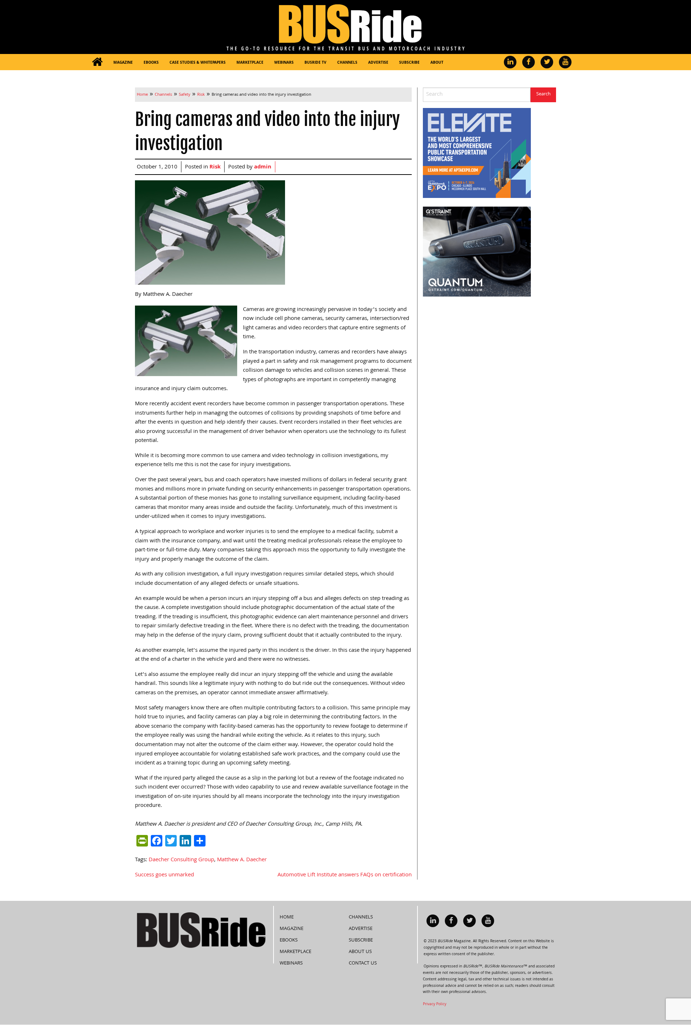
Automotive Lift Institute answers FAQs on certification (344, 875)
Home (287, 917)
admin (262, 167)
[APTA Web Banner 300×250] (477, 153)
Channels (347, 63)
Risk (215, 167)
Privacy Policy (434, 1004)
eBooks (151, 63)
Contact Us (363, 963)
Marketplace (249, 63)
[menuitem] (97, 62)
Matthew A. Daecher (242, 860)
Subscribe (409, 63)
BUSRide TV (315, 63)
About (436, 63)
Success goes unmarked (164, 875)
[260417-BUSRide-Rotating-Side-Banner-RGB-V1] (477, 252)
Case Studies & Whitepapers (198, 63)
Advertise (378, 63)
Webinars (284, 63)
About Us (360, 952)
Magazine (123, 63)
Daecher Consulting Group (181, 860)
